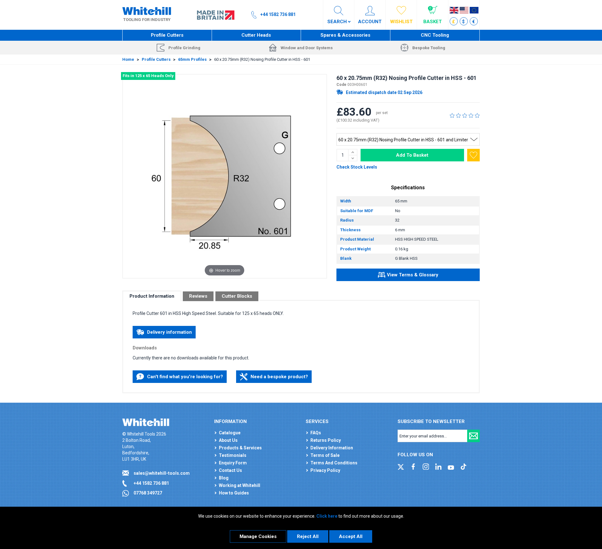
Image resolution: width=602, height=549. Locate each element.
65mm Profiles (192, 59)
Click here (326, 516)
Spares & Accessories (345, 35)
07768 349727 (148, 492)
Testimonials (232, 455)
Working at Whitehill (239, 485)
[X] (401, 466)
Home (128, 59)
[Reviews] (465, 115)
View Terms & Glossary (412, 275)
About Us (228, 440)
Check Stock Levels (356, 167)
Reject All (308, 536)
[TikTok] (463, 466)
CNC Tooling (435, 35)
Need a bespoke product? (279, 376)
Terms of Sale (325, 455)
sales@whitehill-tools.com (162, 473)
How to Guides (234, 492)
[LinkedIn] (438, 466)
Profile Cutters (167, 35)
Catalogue (229, 432)
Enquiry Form (233, 462)
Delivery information (169, 332)
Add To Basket (412, 155)
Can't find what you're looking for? (185, 376)
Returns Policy (325, 440)
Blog (224, 477)
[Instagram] (426, 466)
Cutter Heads (256, 35)
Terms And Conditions (333, 462)
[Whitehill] (146, 10)
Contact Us (230, 470)
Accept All (350, 536)
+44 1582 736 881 (151, 483)
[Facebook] (413, 466)
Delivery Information (331, 447)
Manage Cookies (258, 536)
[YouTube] (451, 466)
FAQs (315, 432)
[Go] (473, 436)
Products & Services (240, 447)
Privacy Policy (325, 470)
